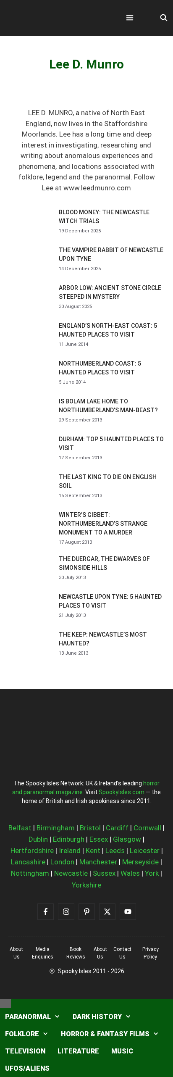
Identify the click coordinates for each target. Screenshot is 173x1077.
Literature (78, 1051)
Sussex (104, 873)
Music (122, 1051)
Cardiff (117, 828)
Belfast (19, 828)
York (152, 873)
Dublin (38, 839)
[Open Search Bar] (163, 18)
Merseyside (140, 862)
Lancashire (28, 862)
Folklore (22, 1034)
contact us (122, 953)
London (62, 862)
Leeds (115, 850)
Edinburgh (68, 839)
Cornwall (147, 828)
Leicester (145, 850)
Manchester (98, 862)
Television (25, 1051)
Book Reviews (75, 953)
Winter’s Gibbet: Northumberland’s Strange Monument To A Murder (103, 523)
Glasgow (127, 839)
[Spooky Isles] (54, 18)
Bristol (90, 828)
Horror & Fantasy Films (105, 1034)
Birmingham (56, 828)
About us (16, 953)
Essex (98, 839)
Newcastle (71, 873)
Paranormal (28, 1017)
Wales (130, 873)
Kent (93, 850)
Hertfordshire (32, 850)
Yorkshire (86, 885)
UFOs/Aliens (27, 1068)
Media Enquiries (42, 953)
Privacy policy (150, 953)
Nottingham (30, 873)
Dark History (97, 1017)
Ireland (70, 850)
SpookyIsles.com (121, 792)
